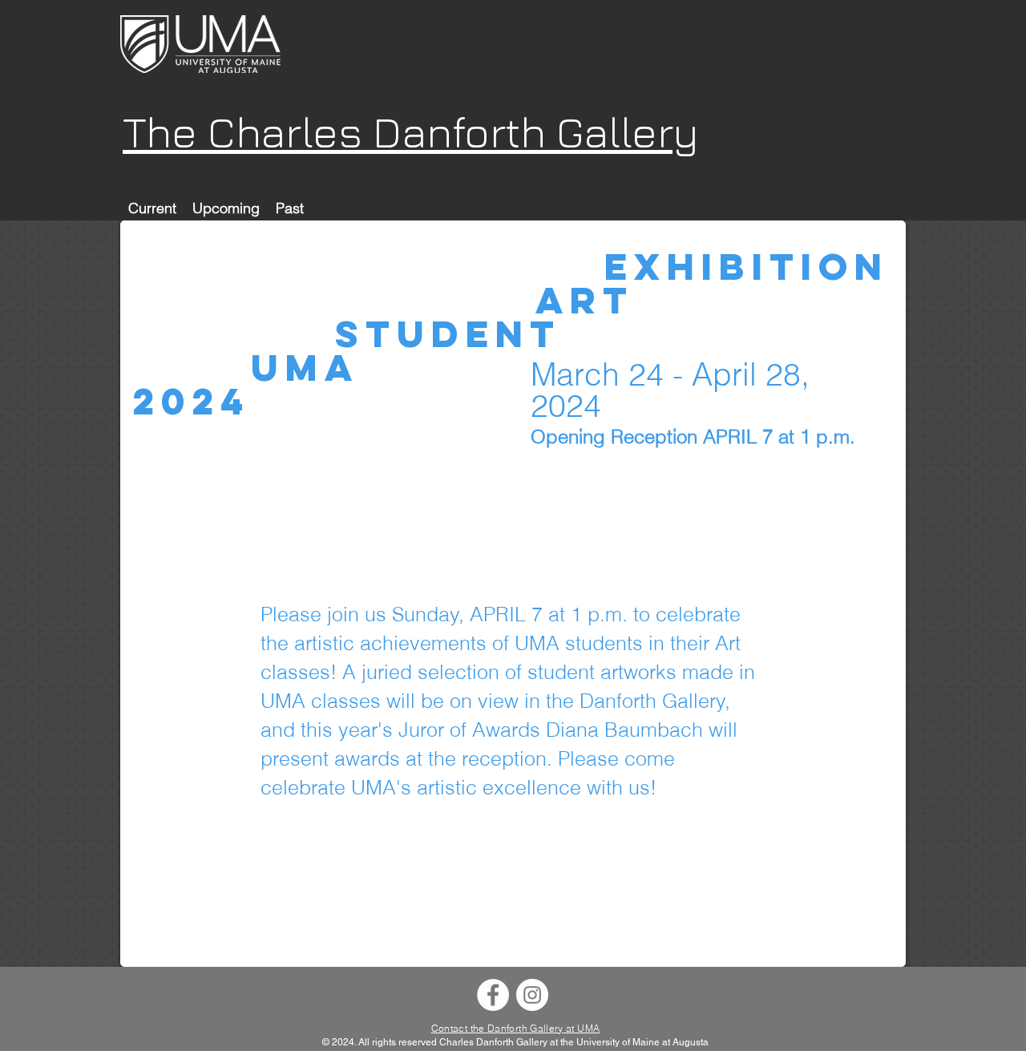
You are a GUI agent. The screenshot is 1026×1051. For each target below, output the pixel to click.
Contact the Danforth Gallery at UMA (515, 1028)
